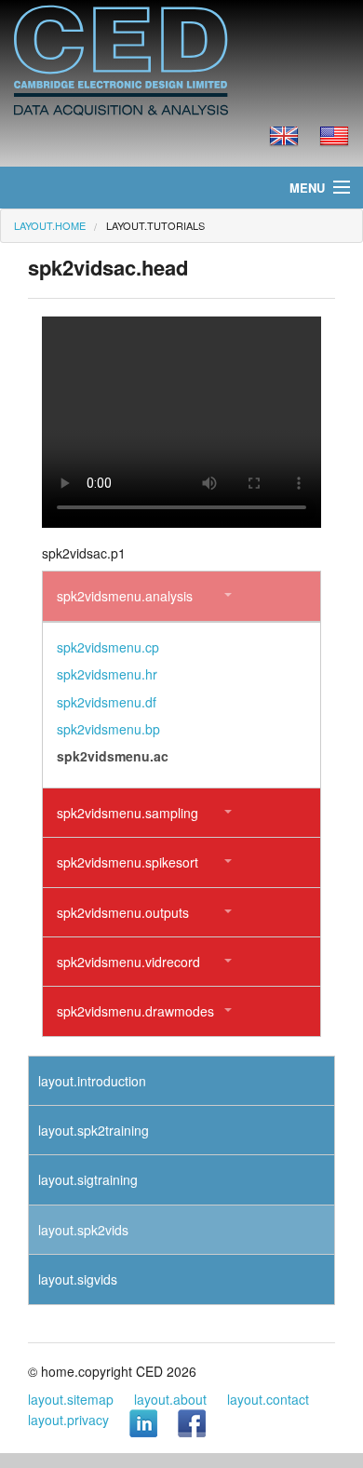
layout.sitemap (71, 1399)
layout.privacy (68, 1419)
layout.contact (268, 1399)
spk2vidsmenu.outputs (123, 912)
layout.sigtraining (88, 1179)
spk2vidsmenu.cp (108, 647)
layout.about (170, 1399)
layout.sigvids (77, 1279)
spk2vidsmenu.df (106, 702)
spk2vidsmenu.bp (108, 729)
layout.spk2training (93, 1130)
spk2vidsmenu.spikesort (127, 862)
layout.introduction (92, 1080)
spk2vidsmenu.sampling (127, 812)
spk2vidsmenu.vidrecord (128, 961)
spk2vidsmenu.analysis (125, 595)
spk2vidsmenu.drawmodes (135, 1011)
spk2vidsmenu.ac (112, 756)
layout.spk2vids (83, 1229)
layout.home (50, 225)
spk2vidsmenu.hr (107, 674)
